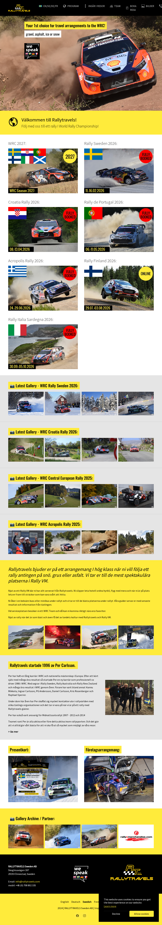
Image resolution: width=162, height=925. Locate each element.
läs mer (14, 731)
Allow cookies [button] (141, 913)
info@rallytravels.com (28, 881)
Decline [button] (116, 913)
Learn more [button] (110, 906)
